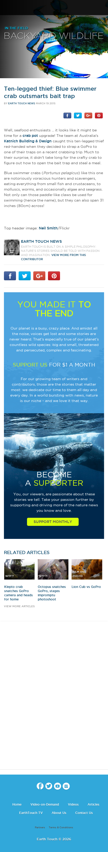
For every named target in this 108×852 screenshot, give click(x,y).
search (102, 8)
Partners (40, 827)
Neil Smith (48, 228)
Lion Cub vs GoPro (86, 586)
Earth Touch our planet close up (54, 8)
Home (16, 804)
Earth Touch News (21, 103)
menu (6, 7)
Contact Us (84, 812)
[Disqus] (54, 700)
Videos (73, 804)
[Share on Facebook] (67, 115)
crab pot (30, 135)
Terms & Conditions (61, 827)
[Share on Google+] (88, 115)
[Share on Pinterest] (99, 115)
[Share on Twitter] (78, 115)
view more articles (19, 606)
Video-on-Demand (44, 804)
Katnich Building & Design (28, 141)
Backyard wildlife (54, 36)
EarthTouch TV (31, 812)
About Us (59, 812)
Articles (93, 804)
